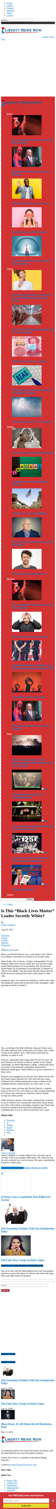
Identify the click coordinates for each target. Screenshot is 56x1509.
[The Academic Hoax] (30, 884)
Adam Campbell (8, 925)
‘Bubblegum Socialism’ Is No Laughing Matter (28, 796)
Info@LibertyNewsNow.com (24, 1464)
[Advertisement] (28, 68)
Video (9, 13)
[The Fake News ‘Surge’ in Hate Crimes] (16, 1255)
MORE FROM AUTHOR (36, 1168)
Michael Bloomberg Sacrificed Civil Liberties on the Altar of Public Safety (33, 666)
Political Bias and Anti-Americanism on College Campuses (32, 391)
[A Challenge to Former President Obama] (27, 476)
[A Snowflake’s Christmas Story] (27, 568)
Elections (10, 10)
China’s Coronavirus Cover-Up (29, 361)
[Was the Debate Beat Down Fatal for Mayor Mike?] (27, 134)
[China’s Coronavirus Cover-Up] (27, 356)
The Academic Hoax (23, 889)
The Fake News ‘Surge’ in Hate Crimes (22, 1260)
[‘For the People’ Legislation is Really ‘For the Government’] (30, 821)
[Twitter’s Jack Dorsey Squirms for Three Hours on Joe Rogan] (30, 852)
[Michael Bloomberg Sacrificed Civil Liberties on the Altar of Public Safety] (27, 660)
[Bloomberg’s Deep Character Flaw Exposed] (27, 166)
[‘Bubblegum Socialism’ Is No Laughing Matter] (30, 789)
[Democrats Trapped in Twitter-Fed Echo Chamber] (27, 255)
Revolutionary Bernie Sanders (29, 696)
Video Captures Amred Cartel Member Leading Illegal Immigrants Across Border (32, 762)
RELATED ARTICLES (12, 1168)
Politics (10, 3)
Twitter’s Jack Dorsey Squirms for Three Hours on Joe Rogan (31, 859)
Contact (10, 15)
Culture (10, 6)
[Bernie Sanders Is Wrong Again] (27, 631)
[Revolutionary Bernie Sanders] (27, 691)
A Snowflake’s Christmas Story (29, 573)
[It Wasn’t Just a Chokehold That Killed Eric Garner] (16, 1191)
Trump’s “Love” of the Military (29, 513)
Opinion (10, 8)
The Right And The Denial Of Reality (33, 452)
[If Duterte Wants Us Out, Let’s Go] (27, 198)
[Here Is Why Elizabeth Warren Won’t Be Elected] (27, 537)
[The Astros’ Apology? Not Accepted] (27, 416)
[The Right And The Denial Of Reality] (27, 447)
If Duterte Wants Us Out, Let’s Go (31, 203)
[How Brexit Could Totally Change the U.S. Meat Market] (27, 324)
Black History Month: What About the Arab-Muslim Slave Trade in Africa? (31, 297)
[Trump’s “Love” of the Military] (27, 508)
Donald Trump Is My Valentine (29, 231)
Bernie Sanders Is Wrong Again (29, 636)
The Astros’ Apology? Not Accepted (31, 421)
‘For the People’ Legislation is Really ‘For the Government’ (32, 827)
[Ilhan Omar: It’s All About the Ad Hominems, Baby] (8, 1418)
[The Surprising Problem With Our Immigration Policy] (16, 1223)
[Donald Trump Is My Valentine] (27, 226)
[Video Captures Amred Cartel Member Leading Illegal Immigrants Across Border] (27, 754)
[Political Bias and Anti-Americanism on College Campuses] (27, 385)
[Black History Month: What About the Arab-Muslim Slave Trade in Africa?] (27, 289)
